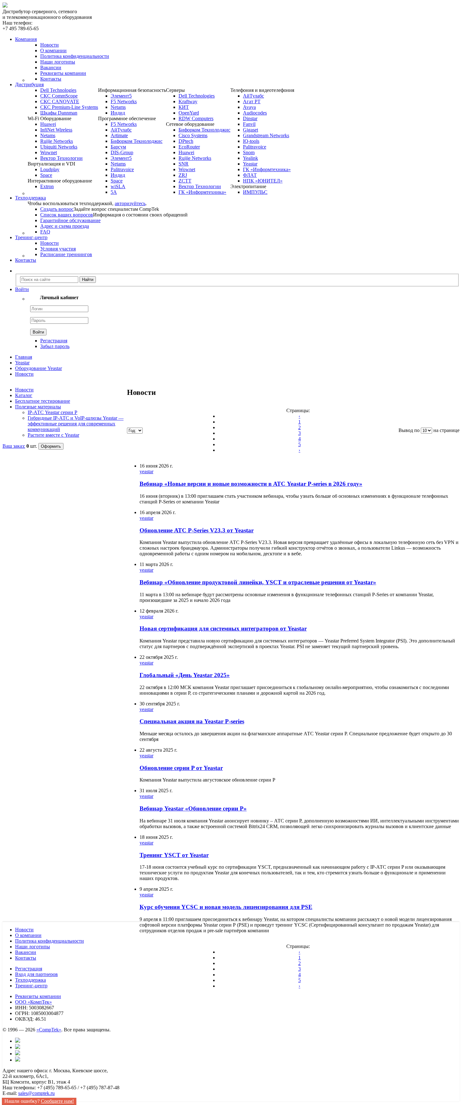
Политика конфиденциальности (74, 56)
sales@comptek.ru (36, 1093)
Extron (47, 186)
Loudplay (49, 169)
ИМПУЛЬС (255, 192)
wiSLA (118, 186)
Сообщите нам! (57, 1101)
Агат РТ (252, 101)
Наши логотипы (57, 62)
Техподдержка (30, 980)
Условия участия (58, 248)
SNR (184, 163)
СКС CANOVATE (59, 101)
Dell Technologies (58, 90)
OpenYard (189, 112)
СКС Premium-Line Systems (69, 107)
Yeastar (250, 163)
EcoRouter (189, 146)
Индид (118, 112)
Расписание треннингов (66, 254)
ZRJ (183, 175)
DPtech (186, 141)
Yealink (250, 158)
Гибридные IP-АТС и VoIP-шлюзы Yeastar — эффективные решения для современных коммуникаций (76, 423)
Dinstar (250, 118)
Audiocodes (255, 112)
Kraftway (188, 101)
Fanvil (249, 124)
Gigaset (250, 129)
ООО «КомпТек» (33, 1002)
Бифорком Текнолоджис (136, 141)
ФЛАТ (250, 175)
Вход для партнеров (36, 974)
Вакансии (50, 67)
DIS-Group (122, 152)
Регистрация (53, 340)
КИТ (184, 107)
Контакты (50, 78)
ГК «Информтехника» (202, 192)
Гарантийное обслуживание (70, 220)
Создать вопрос (57, 209)
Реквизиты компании (63, 73)
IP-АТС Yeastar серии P (52, 412)
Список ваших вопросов (66, 214)
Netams (47, 135)
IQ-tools (251, 141)
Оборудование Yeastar (38, 368)
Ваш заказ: (14, 446)
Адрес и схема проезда (64, 226)
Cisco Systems (193, 135)
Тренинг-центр (31, 985)
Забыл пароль (54, 346)
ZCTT (185, 180)
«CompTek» (48, 1029)
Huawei (48, 124)
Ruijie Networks (56, 141)
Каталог (23, 395)
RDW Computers (196, 118)
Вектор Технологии (61, 158)
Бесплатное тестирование (42, 401)
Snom (249, 152)
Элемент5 (121, 95)
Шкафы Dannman (58, 112)
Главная (23, 357)
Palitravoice (122, 169)
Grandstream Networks (266, 135)
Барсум (118, 146)
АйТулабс (121, 129)
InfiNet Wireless (56, 129)
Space (46, 175)
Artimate (119, 135)
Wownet (48, 152)
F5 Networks (124, 101)
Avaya (249, 107)
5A (114, 192)
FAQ (45, 231)
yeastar (146, 471)
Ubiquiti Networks (58, 146)
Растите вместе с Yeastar (53, 435)
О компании (53, 50)
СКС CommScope (59, 95)
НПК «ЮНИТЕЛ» (263, 180)
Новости (49, 45)
